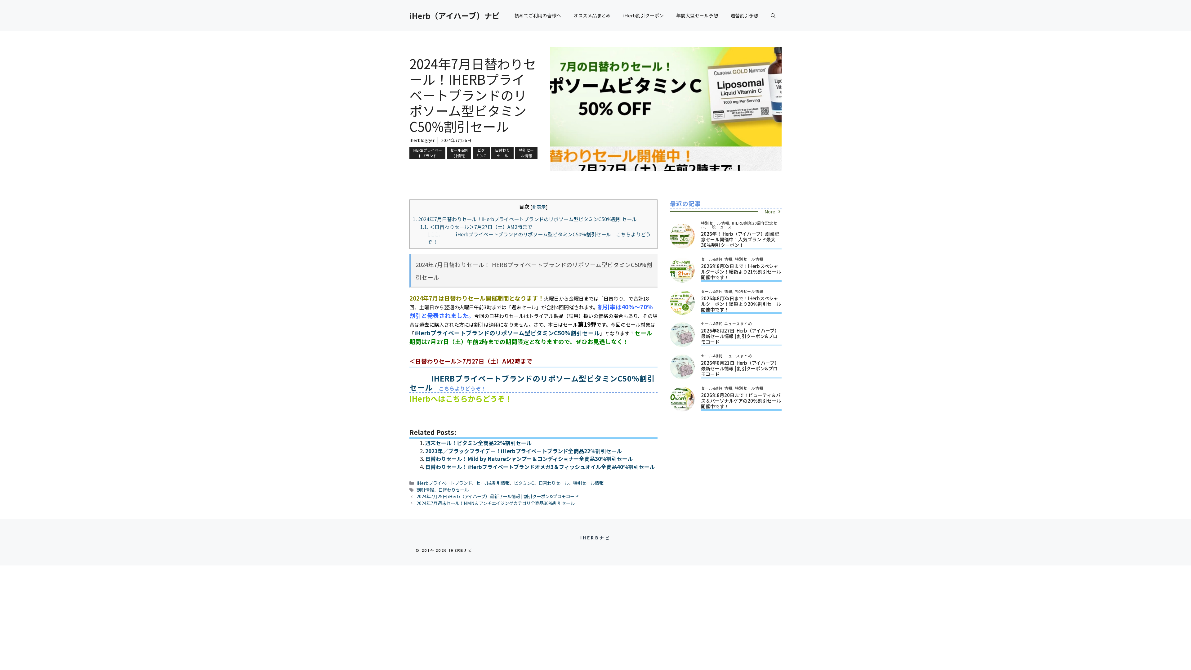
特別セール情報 (526, 152)
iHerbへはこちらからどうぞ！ (460, 398)
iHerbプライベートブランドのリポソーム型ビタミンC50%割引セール (507, 332)
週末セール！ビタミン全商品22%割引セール (478, 443)
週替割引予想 (744, 15)
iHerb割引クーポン (643, 15)
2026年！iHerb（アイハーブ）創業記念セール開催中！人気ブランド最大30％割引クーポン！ (740, 239)
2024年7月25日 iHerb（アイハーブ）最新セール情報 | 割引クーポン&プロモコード (498, 496)
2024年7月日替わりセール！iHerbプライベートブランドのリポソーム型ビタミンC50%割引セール (525, 219)
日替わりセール (502, 152)
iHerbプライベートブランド (427, 152)
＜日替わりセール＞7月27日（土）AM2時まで (476, 226)
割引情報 (425, 489)
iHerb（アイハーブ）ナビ (454, 15)
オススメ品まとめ (592, 15)
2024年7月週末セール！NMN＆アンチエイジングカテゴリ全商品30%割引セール (496, 503)
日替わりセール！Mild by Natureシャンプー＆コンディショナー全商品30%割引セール (529, 458)
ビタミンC (481, 152)
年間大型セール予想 (697, 15)
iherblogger (422, 140)
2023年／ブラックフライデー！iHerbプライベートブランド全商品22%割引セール (523, 451)
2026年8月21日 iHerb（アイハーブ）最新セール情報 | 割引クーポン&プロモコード (740, 368)
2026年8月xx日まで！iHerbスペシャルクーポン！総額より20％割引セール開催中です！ (741, 304)
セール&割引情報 (459, 152)
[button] (773, 15)
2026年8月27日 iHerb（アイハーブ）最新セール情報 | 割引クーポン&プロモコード (740, 336)
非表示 (539, 206)
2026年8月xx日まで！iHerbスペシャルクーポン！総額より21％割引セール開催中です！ (741, 271)
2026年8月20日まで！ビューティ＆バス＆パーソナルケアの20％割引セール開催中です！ (741, 400)
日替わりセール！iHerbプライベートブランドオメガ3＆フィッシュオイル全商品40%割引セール (540, 467)
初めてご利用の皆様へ (538, 15)
